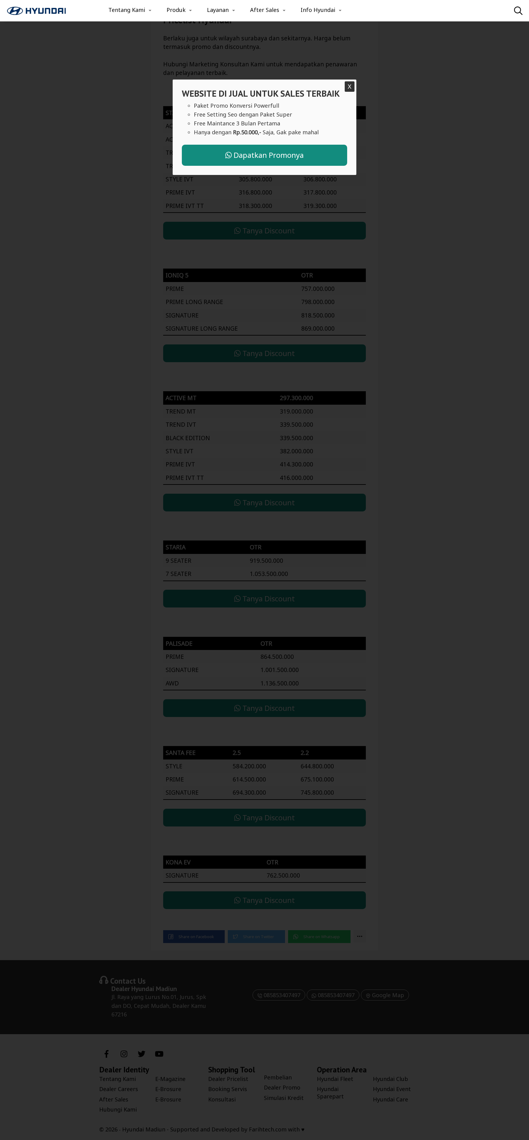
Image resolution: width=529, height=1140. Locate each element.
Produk (176, 9)
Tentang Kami (126, 9)
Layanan (218, 9)
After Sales (264, 9)
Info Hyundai (318, 9)
